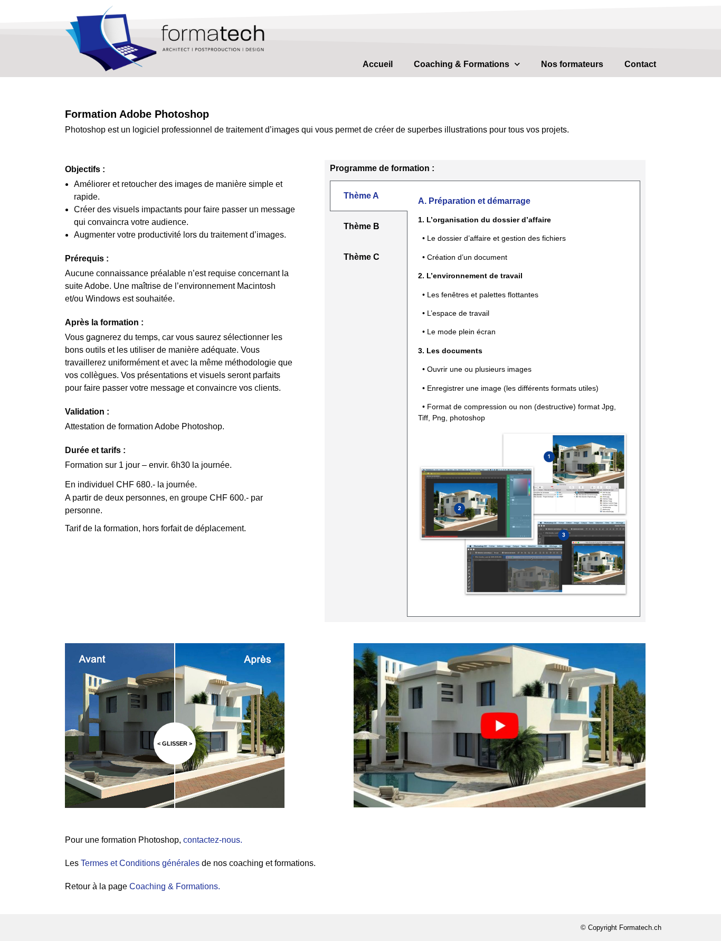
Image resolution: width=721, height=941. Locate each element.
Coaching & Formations (461, 64)
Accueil (378, 64)
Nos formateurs (572, 64)
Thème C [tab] (362, 256)
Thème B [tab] (362, 226)
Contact (640, 64)
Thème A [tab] (361, 195)
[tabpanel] (523, 398)
